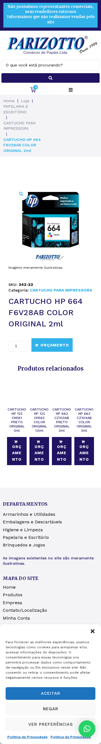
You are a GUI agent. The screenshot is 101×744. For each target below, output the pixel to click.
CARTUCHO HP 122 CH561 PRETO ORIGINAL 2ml (17, 419)
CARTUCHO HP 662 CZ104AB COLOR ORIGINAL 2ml (84, 419)
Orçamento (54, 345)
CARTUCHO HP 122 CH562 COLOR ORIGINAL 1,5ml (39, 419)
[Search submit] (50, 78)
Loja (25, 100)
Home (9, 100)
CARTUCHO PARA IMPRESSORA (19, 126)
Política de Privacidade (27, 737)
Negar (50, 708)
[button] (92, 631)
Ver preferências (50, 724)
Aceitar (50, 693)
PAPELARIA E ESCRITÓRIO (15, 109)
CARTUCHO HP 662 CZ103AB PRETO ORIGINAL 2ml (61, 419)
